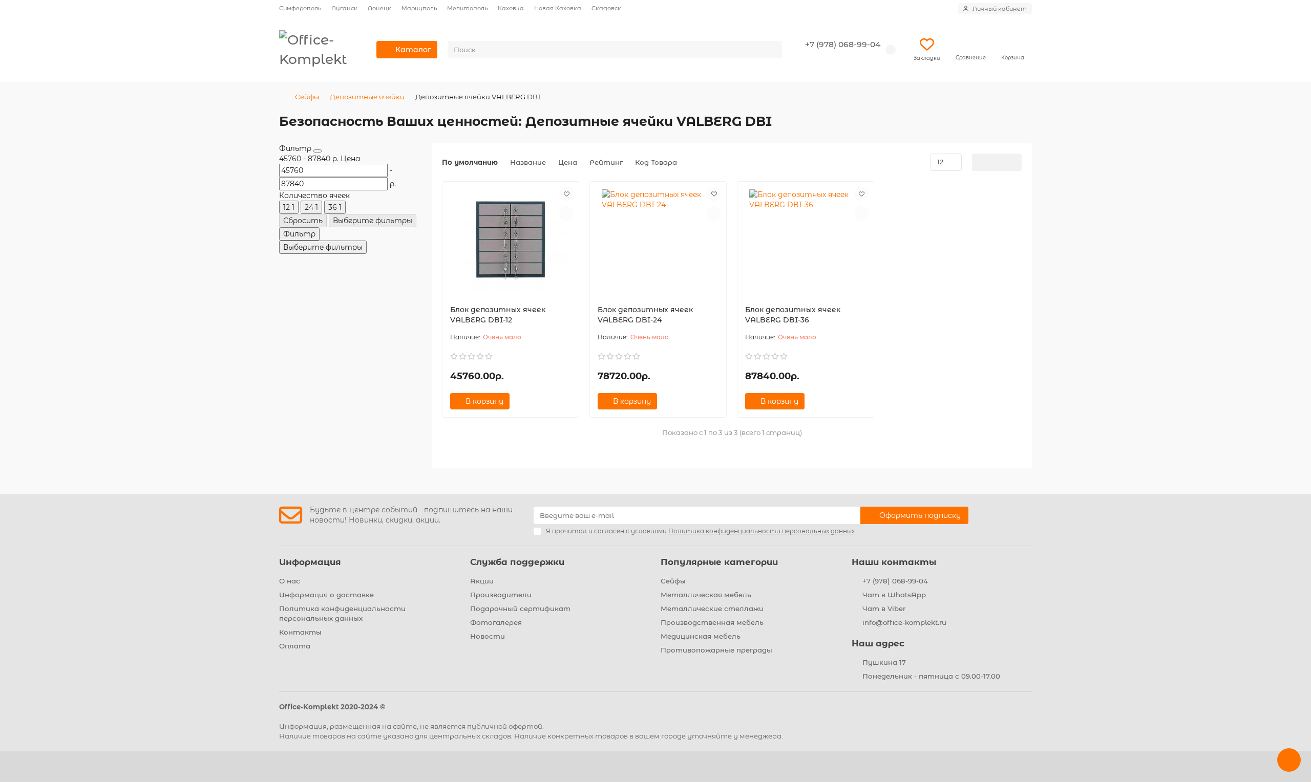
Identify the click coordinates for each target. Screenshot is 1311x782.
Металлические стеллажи (712, 608)
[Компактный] (1013, 162)
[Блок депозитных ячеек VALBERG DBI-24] (658, 240)
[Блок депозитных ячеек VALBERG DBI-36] (805, 240)
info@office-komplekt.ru (904, 622)
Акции (482, 581)
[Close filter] (317, 151)
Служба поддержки (517, 562)
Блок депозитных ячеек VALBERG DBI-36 (792, 314)
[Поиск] (771, 49)
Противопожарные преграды (716, 650)
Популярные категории (719, 562)
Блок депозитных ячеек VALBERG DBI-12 (497, 314)
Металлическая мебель (706, 595)
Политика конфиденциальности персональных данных (342, 613)
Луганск (344, 8)
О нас (289, 581)
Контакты (300, 632)
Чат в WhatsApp (894, 595)
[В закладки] (566, 194)
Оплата (294, 646)
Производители (501, 595)
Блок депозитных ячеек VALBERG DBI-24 (645, 314)
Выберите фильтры (372, 220)
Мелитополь (467, 8)
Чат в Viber (883, 608)
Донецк (379, 8)
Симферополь (300, 8)
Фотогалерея (496, 622)
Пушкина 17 (884, 662)
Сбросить (303, 220)
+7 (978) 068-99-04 (842, 44)
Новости (487, 636)
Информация (310, 562)
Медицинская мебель (701, 636)
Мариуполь (419, 8)
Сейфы (307, 97)
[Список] (996, 162)
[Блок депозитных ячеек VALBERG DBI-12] (510, 240)
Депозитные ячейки (367, 97)
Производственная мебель (712, 622)
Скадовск (606, 8)
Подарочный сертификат (520, 608)
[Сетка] (980, 162)
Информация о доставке (326, 595)
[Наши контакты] (1289, 760)
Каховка (511, 8)
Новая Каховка (557, 8)
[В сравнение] (566, 213)
